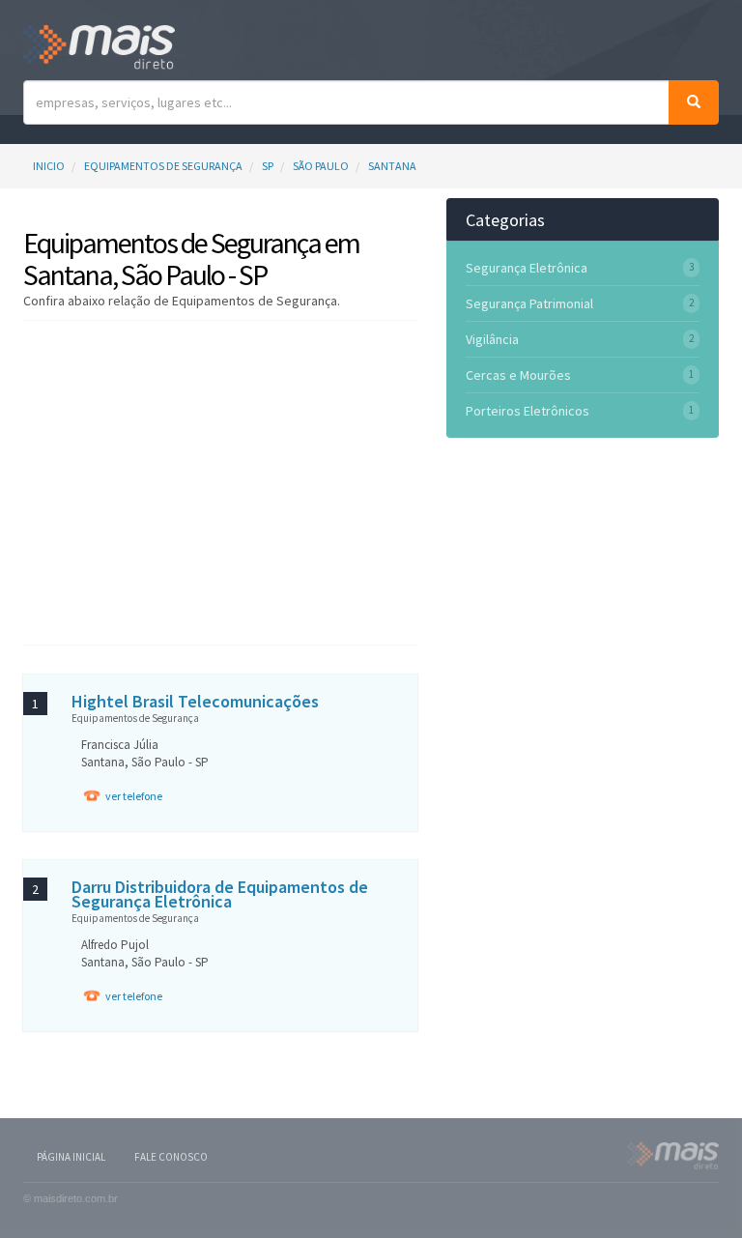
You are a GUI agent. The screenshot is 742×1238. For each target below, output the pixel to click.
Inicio (49, 165)
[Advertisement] (249, 480)
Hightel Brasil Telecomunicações (195, 701)
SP (267, 165)
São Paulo (321, 165)
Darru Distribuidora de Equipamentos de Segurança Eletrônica (219, 894)
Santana (392, 165)
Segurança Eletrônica (526, 267)
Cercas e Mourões (518, 375)
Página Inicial (71, 1157)
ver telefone (133, 796)
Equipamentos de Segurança (163, 165)
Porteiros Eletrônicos (527, 410)
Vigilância (492, 339)
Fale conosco (171, 1157)
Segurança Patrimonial (529, 303)
